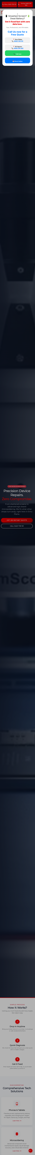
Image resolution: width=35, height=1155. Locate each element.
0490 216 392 (18, 48)
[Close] (25, 12)
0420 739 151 (18, 41)
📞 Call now (17, 54)
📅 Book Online (17, 61)
